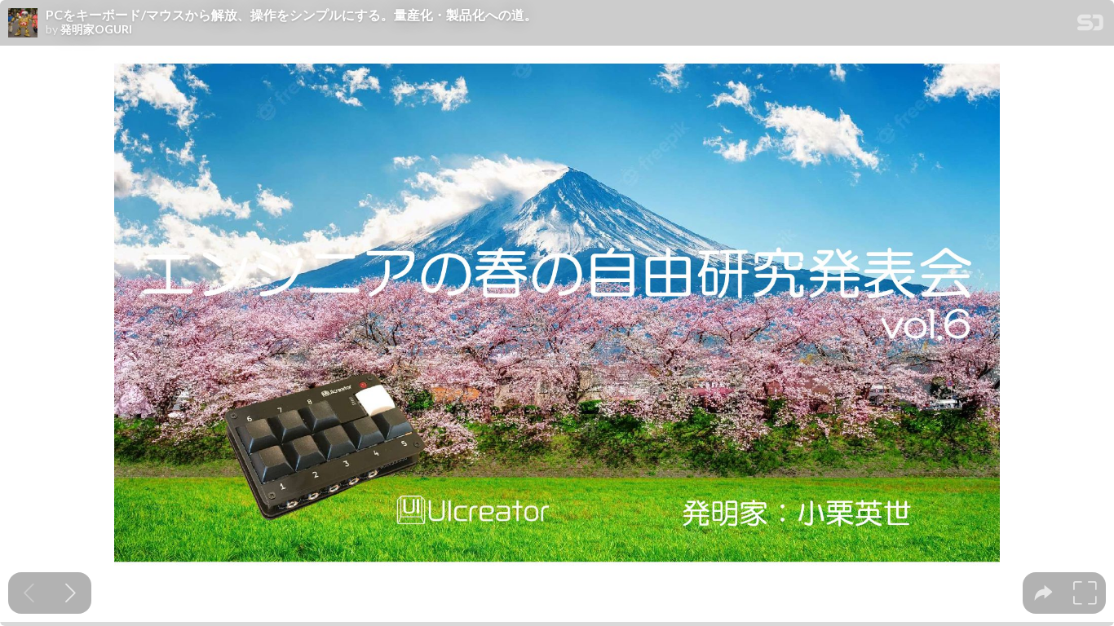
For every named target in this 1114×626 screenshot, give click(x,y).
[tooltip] (1043, 593)
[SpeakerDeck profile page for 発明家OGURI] (23, 23)
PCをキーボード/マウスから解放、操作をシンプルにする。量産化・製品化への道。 (291, 14)
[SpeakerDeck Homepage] (1090, 25)
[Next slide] (70, 593)
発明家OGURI (96, 29)
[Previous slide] (29, 593)
